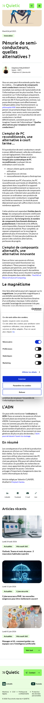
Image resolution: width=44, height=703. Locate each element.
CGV (13, 692)
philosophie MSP (8, 107)
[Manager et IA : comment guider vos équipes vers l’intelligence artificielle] (22, 626)
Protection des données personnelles (36, 694)
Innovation (8, 36)
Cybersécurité (22, 591)
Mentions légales (5, 693)
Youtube (39, 684)
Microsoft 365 (22, 546)
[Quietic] (11, 6)
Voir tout (29, 650)
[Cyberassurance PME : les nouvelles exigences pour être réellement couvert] (22, 581)
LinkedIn (9, 684)
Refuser (22, 392)
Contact (32, 673)
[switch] (38, 349)
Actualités (8, 546)
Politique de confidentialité (24, 693)
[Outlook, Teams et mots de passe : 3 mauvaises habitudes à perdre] (22, 536)
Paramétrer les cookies (22, 386)
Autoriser (22, 379)
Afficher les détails (29, 372)
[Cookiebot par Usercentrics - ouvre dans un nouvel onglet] (31, 309)
